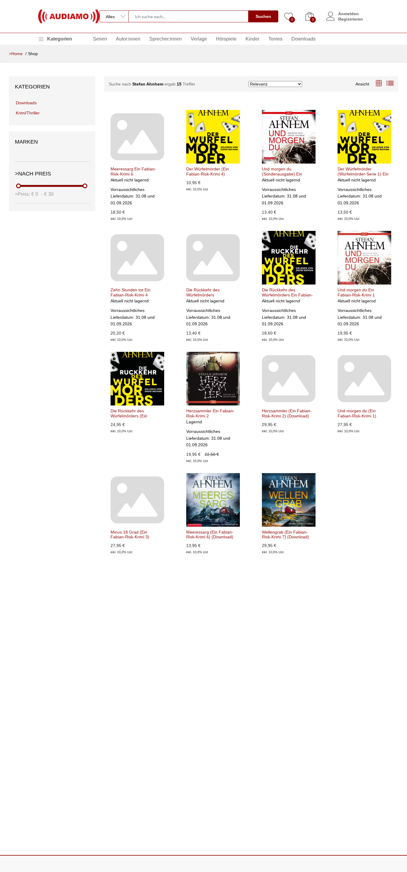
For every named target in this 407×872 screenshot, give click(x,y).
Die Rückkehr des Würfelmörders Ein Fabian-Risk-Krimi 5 (287, 292)
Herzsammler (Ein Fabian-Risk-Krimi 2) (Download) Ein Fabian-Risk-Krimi (287, 413)
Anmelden (348, 13)
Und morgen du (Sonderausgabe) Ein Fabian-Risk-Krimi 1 (282, 172)
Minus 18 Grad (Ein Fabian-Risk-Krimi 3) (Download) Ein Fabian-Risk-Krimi (133, 535)
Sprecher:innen (165, 38)
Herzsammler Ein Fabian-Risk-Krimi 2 (210, 413)
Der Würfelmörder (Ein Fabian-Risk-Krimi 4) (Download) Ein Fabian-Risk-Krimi (208, 172)
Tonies (275, 38)
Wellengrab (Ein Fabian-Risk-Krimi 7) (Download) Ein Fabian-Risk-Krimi (285, 535)
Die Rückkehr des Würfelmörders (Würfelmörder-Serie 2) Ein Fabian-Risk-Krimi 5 (211, 292)
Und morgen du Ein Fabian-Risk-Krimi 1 (356, 292)
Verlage (199, 38)
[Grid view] (378, 84)
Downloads (303, 38)
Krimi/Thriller (28, 113)
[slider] (18, 186)
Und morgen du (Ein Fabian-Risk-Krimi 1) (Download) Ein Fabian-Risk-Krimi (360, 413)
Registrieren (350, 19)
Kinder (253, 38)
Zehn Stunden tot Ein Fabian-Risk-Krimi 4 (130, 292)
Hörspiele (226, 38)
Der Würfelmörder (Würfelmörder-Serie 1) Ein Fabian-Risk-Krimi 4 (363, 172)
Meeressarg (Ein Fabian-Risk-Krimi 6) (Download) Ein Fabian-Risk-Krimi (209, 535)
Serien (100, 38)
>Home (16, 53)
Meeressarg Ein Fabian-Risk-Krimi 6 (133, 171)
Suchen (263, 16)
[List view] (390, 84)
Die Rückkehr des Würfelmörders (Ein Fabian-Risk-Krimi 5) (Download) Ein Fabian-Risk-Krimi (133, 413)
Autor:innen (128, 38)
